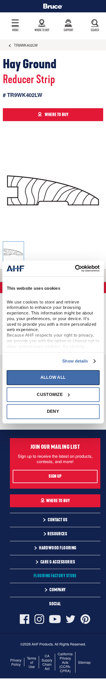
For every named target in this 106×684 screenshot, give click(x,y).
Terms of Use (31, 662)
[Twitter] (70, 619)
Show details (75, 361)
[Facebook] (26, 619)
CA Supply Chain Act (47, 662)
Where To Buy (58, 501)
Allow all (53, 377)
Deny (53, 411)
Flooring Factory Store (55, 576)
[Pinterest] (85, 619)
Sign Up (55, 476)
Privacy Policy (15, 662)
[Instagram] (39, 619)
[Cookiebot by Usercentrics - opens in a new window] (75, 268)
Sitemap (84, 662)
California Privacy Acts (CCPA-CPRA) (65, 662)
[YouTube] (55, 619)
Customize (50, 394)
